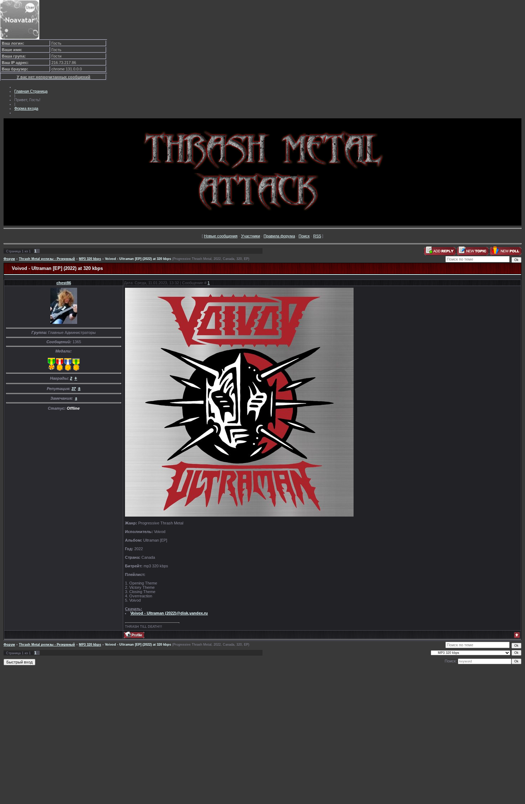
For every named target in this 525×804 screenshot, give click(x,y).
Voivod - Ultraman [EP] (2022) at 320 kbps (138, 259)
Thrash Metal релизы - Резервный (47, 259)
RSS (317, 236)
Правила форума (279, 236)
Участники (250, 236)
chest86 (63, 283)
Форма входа (26, 108)
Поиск (304, 236)
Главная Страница (31, 91)
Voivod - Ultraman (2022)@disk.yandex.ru (169, 613)
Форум (9, 259)
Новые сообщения (221, 236)
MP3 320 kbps (90, 259)
